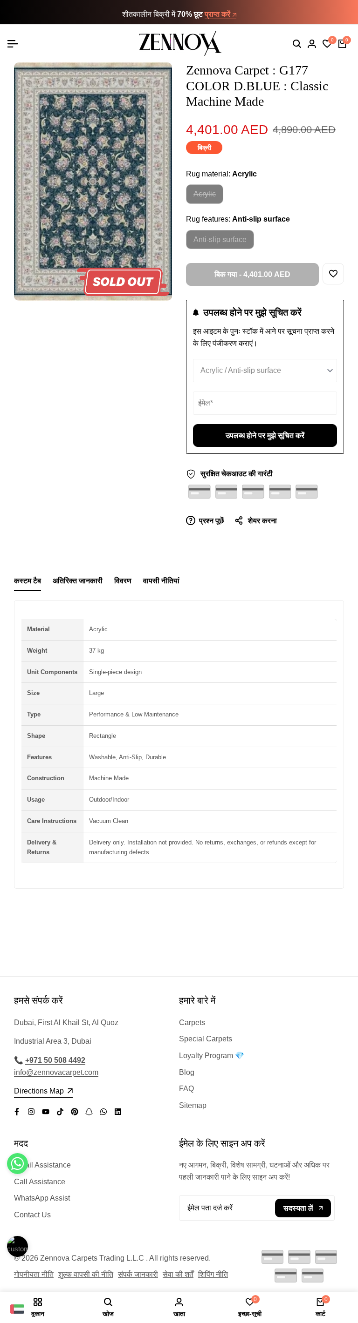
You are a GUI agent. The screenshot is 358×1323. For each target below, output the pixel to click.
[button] (333, 273)
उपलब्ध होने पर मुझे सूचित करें (265, 435)
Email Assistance (42, 1165)
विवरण (122, 581)
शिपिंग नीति (213, 1274)
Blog (186, 1072)
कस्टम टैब (27, 581)
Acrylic (204, 196)
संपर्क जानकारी (138, 1274)
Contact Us (32, 1215)
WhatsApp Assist (42, 1198)
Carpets (192, 1022)
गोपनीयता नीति (34, 1274)
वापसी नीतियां (161, 581)
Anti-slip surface (220, 242)
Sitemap (193, 1105)
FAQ (186, 1089)
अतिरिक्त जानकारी (78, 581)
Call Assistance (39, 1182)
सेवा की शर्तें (178, 1274)
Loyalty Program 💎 (211, 1056)
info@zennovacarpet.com (56, 1072)
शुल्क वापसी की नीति (85, 1274)
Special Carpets (205, 1039)
